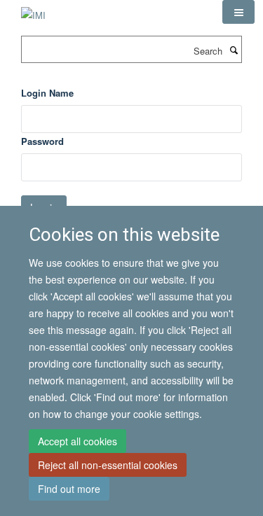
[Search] (233, 49)
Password (42, 141)
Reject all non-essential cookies (107, 465)
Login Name (47, 92)
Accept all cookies (77, 441)
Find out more (69, 489)
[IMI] (33, 10)
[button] (238, 12)
